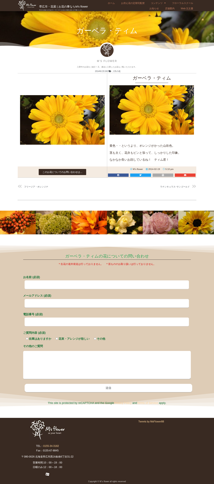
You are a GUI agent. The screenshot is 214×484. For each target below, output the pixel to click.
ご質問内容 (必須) (34, 332)
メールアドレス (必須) (37, 295)
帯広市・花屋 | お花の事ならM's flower (63, 6)
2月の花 (116, 71)
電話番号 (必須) (33, 314)
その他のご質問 (33, 346)
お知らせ (154, 8)
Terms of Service (147, 403)
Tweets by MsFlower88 (151, 421)
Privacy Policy (123, 403)
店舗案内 (170, 8)
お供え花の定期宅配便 (133, 3)
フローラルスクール (182, 3)
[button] (62, 172)
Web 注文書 (187, 8)
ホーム (111, 3)
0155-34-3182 (51, 446)
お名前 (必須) (31, 277)
